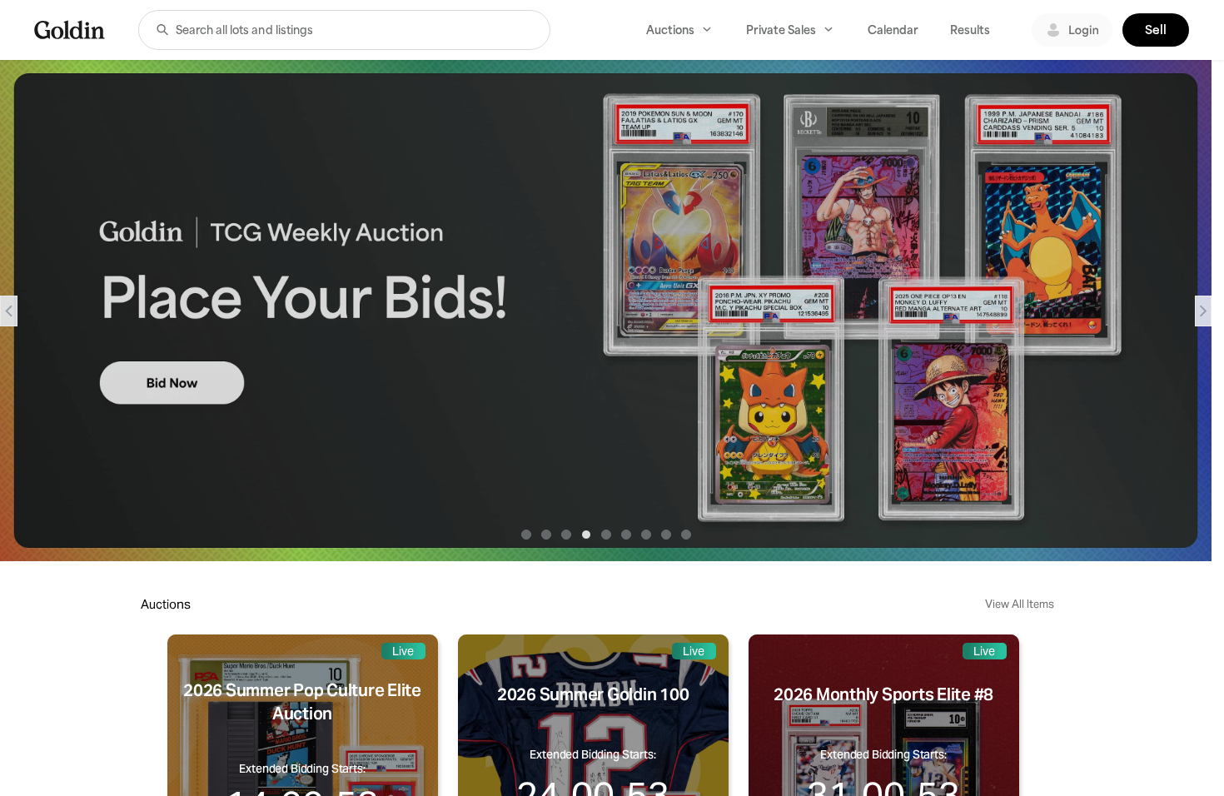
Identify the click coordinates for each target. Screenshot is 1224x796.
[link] (69, 29)
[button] (162, 30)
